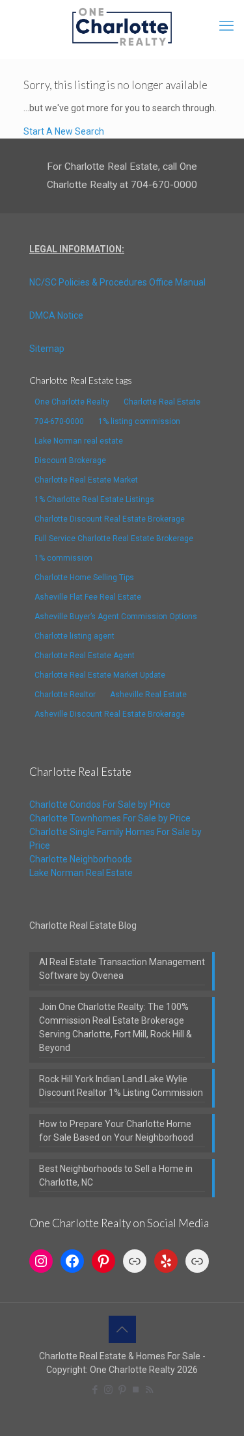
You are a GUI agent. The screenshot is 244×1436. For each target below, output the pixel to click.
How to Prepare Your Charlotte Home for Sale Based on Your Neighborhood (116, 1131)
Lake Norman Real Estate (81, 873)
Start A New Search (63, 131)
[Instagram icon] (108, 1390)
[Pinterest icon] (122, 1390)
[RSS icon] (149, 1390)
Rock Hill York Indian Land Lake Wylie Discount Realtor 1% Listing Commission (121, 1086)
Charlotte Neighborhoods (80, 859)
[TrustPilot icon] (136, 1390)
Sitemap (46, 348)
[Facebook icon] (95, 1390)
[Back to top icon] (122, 1329)
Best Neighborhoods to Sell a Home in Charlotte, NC (116, 1175)
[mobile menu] (226, 26)
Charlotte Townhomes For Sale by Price (110, 818)
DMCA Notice (56, 315)
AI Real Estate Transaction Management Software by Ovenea (122, 969)
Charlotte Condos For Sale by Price (99, 804)
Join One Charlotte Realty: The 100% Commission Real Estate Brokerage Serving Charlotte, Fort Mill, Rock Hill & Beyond (115, 1027)
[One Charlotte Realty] (122, 26)
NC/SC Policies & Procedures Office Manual (117, 282)
